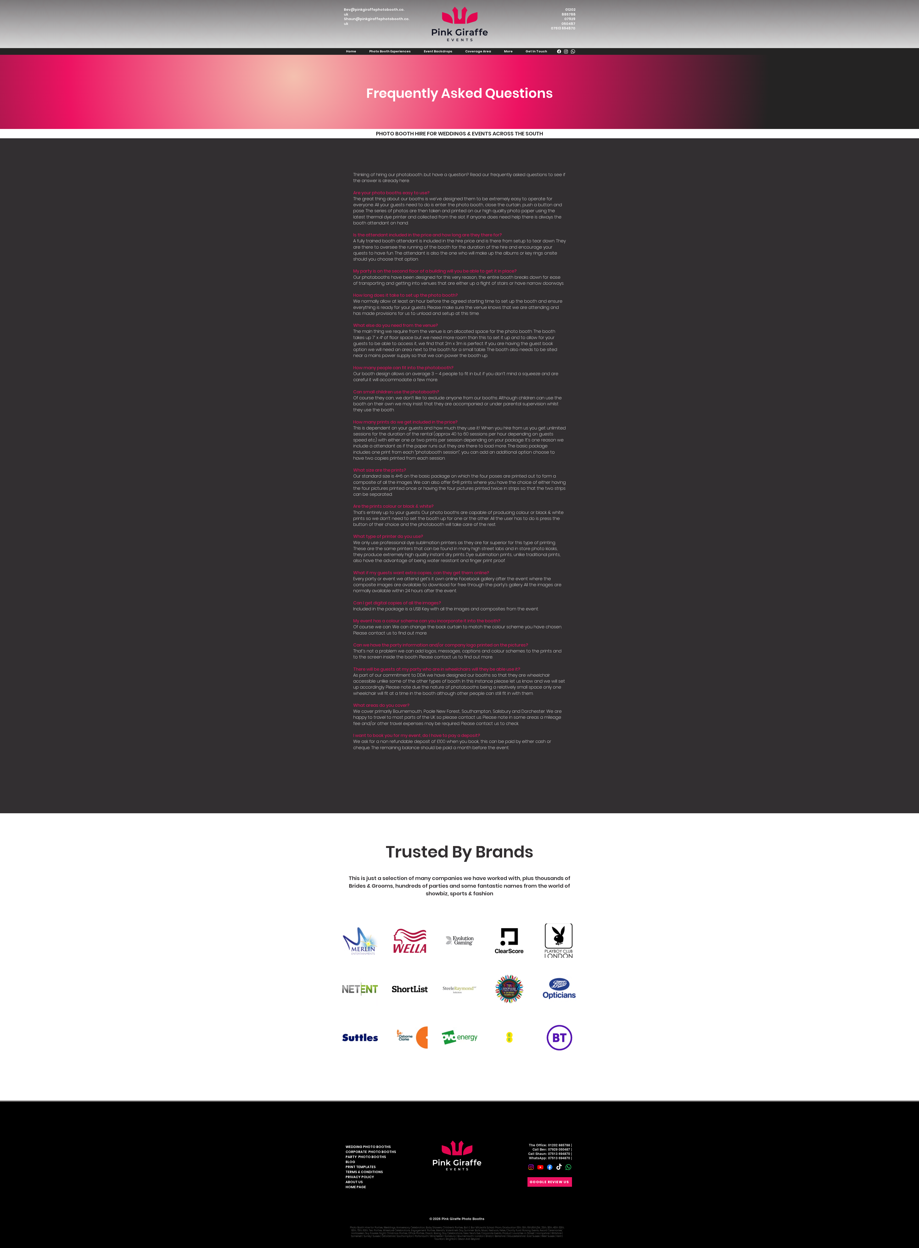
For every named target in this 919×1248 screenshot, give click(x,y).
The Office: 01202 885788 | (550, 1145)
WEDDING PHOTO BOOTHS (368, 1146)
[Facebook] (549, 1167)
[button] (390, 51)
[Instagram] (531, 1167)
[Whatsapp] (568, 1167)
